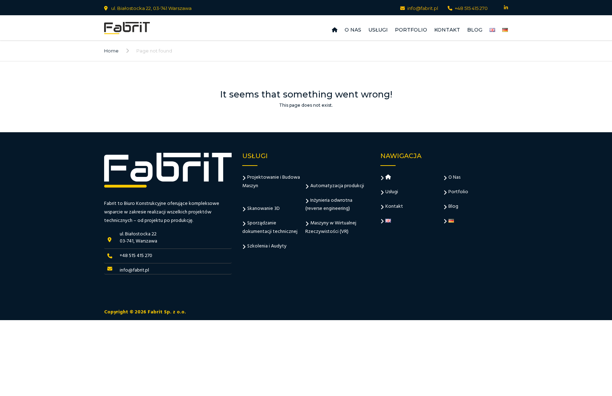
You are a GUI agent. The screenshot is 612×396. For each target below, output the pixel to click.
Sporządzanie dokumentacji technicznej (270, 227)
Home (111, 51)
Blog (474, 30)
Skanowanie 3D (263, 209)
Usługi (378, 30)
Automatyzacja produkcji (337, 186)
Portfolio (411, 30)
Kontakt (447, 30)
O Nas (353, 30)
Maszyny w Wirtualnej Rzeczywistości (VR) (330, 227)
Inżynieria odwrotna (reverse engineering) (328, 204)
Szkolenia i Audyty (267, 246)
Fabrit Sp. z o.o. (167, 312)
